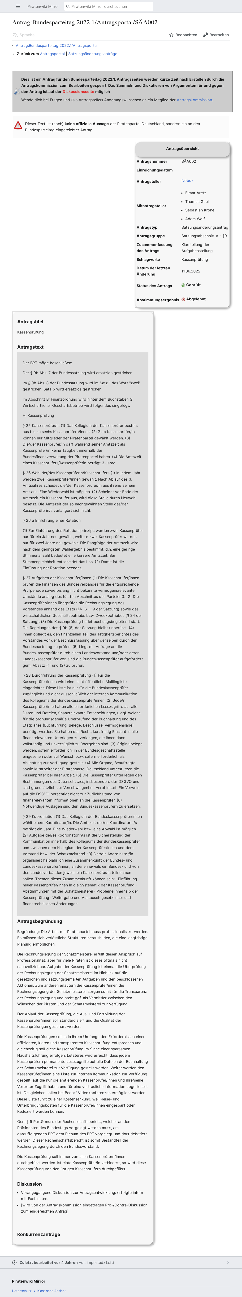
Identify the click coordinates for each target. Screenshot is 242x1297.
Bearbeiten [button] (219, 34)
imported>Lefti (100, 1262)
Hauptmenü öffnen (19, 8)
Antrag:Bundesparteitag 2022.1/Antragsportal (57, 45)
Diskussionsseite (78, 91)
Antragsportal (52, 53)
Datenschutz (22, 1291)
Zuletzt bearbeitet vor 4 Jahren (49, 1262)
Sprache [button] (27, 34)
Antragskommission (194, 99)
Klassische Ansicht (51, 1291)
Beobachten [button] (186, 34)
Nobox (188, 180)
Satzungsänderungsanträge (92, 53)
